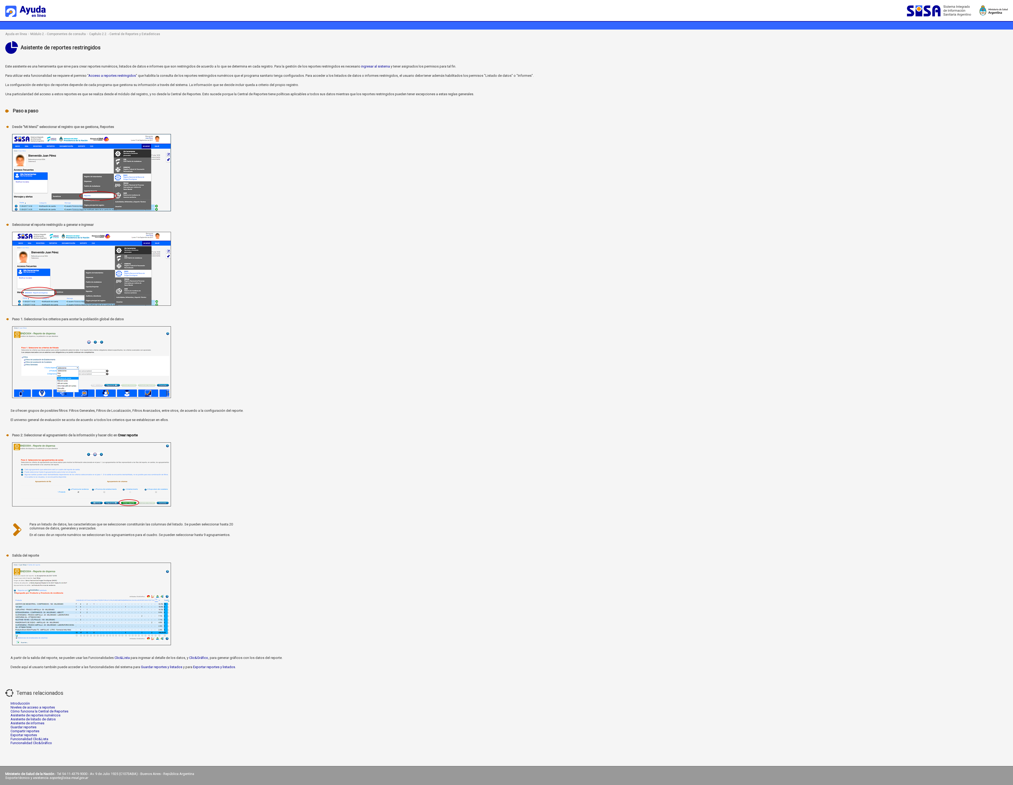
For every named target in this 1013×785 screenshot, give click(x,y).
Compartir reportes (25, 731)
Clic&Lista (122, 658)
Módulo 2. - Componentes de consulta (58, 34)
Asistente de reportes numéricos (35, 715)
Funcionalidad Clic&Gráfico (31, 743)
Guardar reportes (23, 727)
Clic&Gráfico (198, 658)
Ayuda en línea (16, 34)
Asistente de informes (27, 723)
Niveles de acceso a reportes (33, 707)
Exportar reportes (24, 735)
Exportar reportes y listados (214, 667)
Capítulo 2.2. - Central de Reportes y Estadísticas (124, 34)
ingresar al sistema (375, 66)
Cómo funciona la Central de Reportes (39, 711)
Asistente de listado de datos (33, 719)
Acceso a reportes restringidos (112, 76)
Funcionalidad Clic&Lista (29, 739)
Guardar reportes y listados (161, 667)
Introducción (20, 703)
